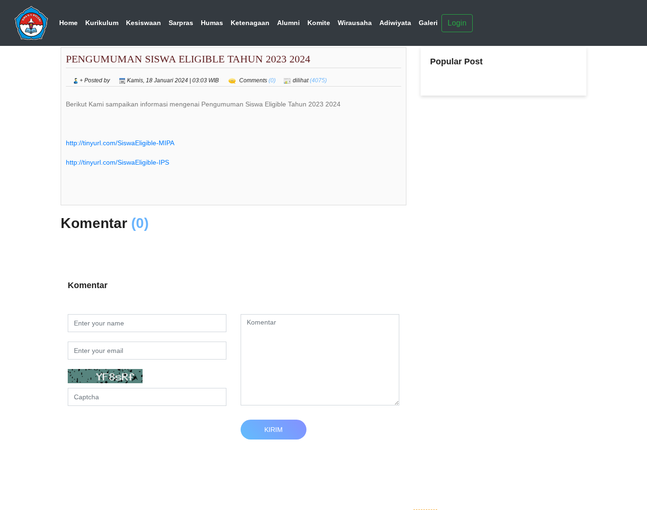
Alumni (288, 22)
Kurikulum (101, 22)
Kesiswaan (143, 22)
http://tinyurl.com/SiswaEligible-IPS (117, 162)
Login (457, 23)
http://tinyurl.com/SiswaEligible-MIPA (120, 143)
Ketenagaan (250, 22)
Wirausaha (355, 22)
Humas (212, 22)
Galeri (428, 22)
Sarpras (181, 22)
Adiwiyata (395, 22)
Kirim (273, 429)
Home (68, 22)
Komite (318, 22)
